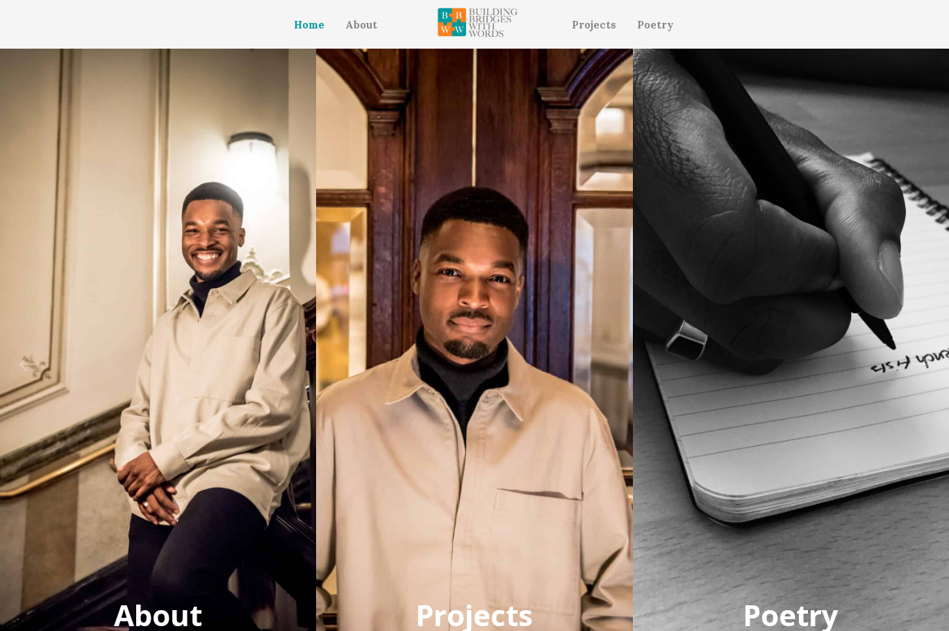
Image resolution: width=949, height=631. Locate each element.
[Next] (920, 364)
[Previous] (28, 364)
